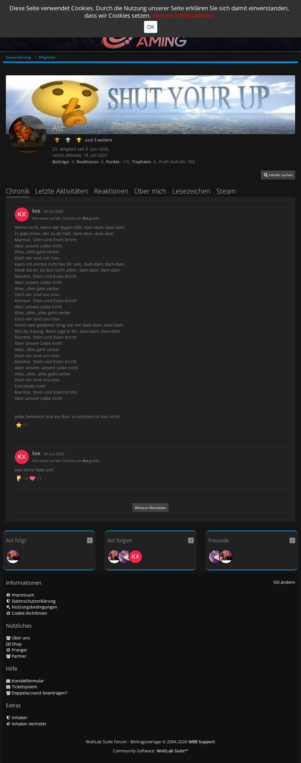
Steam (226, 191)
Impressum (22, 595)
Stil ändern (284, 582)
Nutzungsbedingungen (34, 607)
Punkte (113, 161)
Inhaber (19, 717)
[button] (278, 175)
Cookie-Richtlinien (29, 613)
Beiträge (60, 161)
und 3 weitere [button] (98, 140)
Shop (16, 644)
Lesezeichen (191, 191)
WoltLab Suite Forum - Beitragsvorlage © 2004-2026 (150, 741)
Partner (18, 656)
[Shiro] (125, 557)
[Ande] (13, 557)
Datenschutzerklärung (33, 601)
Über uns (20, 638)
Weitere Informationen (183, 15)
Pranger (19, 650)
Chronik (17, 191)
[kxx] (22, 214)
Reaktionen (87, 161)
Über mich (150, 191)
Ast (85, 218)
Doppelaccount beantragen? (39, 693)
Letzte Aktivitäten (61, 191)
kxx (36, 210)
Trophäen (141, 161)
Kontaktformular (27, 681)
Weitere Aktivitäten (150, 507)
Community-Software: (150, 751)
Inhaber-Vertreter (28, 724)
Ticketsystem (24, 686)
